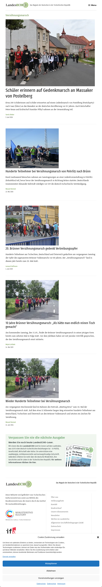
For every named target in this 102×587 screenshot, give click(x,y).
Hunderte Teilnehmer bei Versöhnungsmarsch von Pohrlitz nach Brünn (48, 171)
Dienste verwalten (9, 557)
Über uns (54, 497)
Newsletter (55, 515)
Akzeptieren (51, 563)
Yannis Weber (10, 115)
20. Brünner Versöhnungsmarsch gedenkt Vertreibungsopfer (42, 248)
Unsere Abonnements (59, 511)
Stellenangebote (57, 500)
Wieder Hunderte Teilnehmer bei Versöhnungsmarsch (38, 401)
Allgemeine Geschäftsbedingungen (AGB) (67, 522)
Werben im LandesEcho (60, 518)
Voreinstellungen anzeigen (51, 578)
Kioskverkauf (56, 508)
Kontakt (54, 504)
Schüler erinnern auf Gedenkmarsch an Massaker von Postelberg (49, 93)
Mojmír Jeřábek (10, 344)
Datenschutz (41, 584)
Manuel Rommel (11, 189)
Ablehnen (51, 570)
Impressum (61, 584)
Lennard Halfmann (11, 266)
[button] (98, 537)
